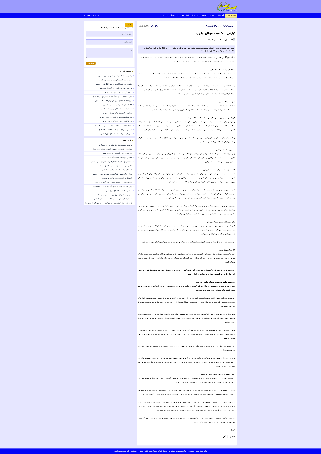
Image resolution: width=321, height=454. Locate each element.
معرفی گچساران (169, 15)
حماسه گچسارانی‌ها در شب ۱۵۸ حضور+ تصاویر (116, 117)
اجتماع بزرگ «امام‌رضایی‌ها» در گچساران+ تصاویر (116, 80)
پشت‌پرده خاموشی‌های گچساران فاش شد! (118, 190)
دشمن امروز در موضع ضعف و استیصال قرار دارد (116, 166)
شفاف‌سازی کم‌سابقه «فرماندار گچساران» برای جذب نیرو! (113, 149)
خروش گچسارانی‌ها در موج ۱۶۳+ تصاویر (119, 92)
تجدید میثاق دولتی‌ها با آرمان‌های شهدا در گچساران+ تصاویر (112, 162)
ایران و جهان (202, 15)
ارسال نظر (90, 63)
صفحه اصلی (231, 15)
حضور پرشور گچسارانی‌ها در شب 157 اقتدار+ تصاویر (115, 84)
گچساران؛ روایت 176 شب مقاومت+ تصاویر (118, 170)
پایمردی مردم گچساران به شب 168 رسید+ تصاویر (116, 129)
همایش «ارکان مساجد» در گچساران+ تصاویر (118, 157)
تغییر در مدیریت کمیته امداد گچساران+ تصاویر (117, 134)
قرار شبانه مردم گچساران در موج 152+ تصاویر (117, 109)
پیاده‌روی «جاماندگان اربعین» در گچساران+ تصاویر (116, 76)
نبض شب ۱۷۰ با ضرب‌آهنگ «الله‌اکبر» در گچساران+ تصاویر (113, 96)
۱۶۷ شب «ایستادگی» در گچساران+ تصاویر (118, 105)
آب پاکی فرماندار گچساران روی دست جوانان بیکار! (116, 195)
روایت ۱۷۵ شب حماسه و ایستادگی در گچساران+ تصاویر (114, 182)
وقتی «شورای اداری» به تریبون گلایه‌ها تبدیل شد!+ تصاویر (113, 186)
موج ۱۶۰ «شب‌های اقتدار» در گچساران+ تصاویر (117, 88)
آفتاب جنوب (221, 57)
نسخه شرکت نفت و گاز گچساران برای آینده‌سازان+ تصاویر (113, 174)
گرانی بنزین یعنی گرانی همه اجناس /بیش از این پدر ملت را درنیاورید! (109, 203)
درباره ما (180, 15)
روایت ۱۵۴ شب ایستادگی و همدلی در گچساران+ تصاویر (114, 125)
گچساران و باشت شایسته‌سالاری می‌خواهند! (118, 178)
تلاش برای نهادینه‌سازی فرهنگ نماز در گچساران (116, 145)
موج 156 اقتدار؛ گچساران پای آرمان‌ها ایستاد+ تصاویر (114, 100)
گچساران (220, 15)
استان (212, 15)
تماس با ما (190, 15)
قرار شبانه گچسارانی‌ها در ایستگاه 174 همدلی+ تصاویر (114, 199)
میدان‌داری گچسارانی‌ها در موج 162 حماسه (118, 113)
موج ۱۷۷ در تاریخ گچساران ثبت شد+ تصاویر (118, 153)
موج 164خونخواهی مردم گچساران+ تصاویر (118, 121)
